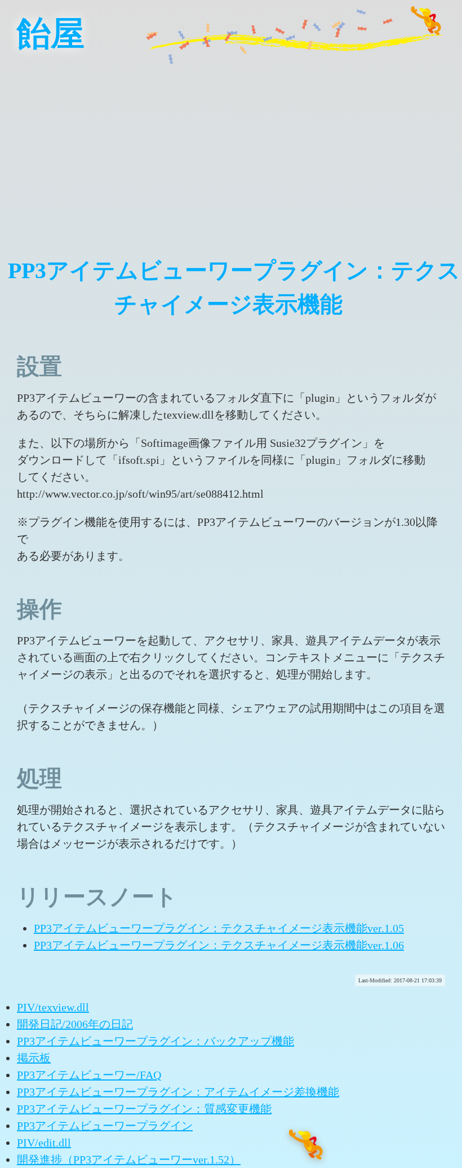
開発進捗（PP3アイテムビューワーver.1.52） (129, 1159)
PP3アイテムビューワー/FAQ (89, 1075)
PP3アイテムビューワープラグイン (105, 1125)
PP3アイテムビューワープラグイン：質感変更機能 (144, 1109)
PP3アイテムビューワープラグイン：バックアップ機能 (155, 1041)
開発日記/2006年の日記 (75, 1024)
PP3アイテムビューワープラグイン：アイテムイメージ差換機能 (178, 1092)
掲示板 (34, 1058)
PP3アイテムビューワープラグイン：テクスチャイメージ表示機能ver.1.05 (219, 928)
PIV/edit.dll (44, 1142)
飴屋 (51, 33)
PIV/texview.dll (53, 1007)
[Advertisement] (231, 147)
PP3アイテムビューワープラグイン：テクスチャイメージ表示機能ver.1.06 (219, 945)
